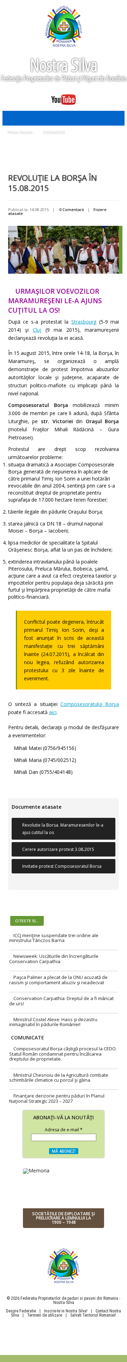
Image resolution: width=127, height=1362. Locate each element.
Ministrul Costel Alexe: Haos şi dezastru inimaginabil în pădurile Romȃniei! (53, 1021)
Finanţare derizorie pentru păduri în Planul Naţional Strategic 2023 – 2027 (56, 1098)
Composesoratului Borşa (89, 704)
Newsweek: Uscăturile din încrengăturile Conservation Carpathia (53, 958)
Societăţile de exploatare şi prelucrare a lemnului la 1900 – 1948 (63, 1218)
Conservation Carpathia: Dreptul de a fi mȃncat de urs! (61, 1000)
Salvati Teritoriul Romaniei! (93, 1315)
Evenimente (54, 132)
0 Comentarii (71, 209)
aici (52, 712)
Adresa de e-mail (64, 1130)
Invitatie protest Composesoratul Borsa (62, 866)
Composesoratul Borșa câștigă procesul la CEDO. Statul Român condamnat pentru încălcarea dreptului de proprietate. (63, 1053)
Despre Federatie (21, 1311)
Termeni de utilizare (44, 1315)
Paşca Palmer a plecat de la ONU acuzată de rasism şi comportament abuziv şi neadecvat (58, 979)
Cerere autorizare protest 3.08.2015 (58, 849)
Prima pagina (19, 132)
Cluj (37, 329)
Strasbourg (83, 321)
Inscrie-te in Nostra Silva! (65, 1311)
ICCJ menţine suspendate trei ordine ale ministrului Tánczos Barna (53, 937)
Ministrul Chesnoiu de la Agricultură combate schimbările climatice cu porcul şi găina (58, 1077)
